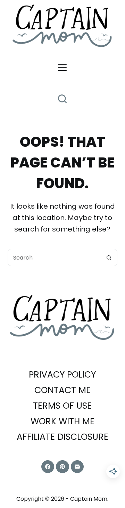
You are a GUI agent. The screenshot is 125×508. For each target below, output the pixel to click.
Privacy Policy (62, 375)
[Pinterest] (62, 466)
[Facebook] (48, 466)
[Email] (77, 466)
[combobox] (54, 257)
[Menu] (62, 67)
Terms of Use (62, 406)
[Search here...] (62, 98)
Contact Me (62, 390)
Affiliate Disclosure (62, 437)
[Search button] (108, 257)
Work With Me (62, 421)
